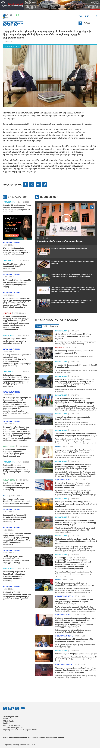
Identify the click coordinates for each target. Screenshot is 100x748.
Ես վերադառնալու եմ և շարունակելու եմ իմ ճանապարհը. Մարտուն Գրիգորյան (74, 640)
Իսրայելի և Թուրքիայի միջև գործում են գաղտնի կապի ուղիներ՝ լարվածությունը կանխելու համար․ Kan (72, 485)
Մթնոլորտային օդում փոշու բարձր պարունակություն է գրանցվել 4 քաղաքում (15, 341)
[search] (96, 16)
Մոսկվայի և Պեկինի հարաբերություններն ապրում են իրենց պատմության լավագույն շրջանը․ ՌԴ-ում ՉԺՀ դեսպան (17, 595)
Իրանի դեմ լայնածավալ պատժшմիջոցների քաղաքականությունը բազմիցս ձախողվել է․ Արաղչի (16, 559)
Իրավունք (7, 313)
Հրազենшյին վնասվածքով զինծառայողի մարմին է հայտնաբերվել (14, 266)
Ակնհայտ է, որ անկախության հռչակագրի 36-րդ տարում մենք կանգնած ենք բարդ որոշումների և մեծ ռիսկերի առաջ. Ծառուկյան (75, 670)
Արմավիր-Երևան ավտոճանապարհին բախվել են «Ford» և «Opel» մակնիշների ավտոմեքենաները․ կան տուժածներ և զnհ (76, 522)
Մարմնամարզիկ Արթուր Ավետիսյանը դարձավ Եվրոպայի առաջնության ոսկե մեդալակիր (16, 501)
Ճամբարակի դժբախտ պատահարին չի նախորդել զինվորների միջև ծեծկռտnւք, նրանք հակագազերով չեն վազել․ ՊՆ (17, 469)
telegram (38, 184)
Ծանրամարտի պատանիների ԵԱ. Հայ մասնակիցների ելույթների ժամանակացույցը (74, 584)
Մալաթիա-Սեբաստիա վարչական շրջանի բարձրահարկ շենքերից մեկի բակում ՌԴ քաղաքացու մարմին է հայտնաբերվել (73, 466)
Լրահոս (86, 23)
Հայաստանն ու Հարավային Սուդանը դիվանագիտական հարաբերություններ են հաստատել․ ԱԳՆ (14, 518)
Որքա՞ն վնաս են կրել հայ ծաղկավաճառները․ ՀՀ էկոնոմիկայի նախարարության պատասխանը (16, 486)
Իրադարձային (12, 46)
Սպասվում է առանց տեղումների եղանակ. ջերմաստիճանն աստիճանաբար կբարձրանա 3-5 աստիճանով (17, 208)
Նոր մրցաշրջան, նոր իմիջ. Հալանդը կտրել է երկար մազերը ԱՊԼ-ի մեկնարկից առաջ (74, 451)
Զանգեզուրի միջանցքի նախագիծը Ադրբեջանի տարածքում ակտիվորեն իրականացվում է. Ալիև (76, 434)
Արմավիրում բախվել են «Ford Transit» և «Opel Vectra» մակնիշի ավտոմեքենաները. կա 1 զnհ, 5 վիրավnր (76, 541)
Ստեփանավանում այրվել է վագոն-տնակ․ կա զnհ (76, 654)
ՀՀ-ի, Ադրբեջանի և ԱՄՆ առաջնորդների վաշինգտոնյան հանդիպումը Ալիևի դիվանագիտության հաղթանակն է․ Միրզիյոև (74, 400)
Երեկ (45, 326)
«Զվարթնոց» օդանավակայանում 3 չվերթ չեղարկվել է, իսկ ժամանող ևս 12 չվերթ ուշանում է (73, 336)
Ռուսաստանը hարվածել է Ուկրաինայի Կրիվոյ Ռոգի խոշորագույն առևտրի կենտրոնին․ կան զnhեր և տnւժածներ (14, 576)
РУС (80, 16)
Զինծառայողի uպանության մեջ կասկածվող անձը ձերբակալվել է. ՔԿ (74, 352)
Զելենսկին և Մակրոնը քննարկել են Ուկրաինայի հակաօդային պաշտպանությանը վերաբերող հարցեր (17, 283)
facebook (25, 184)
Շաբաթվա (54, 326)
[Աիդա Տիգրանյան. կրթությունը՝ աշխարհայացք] (66, 219)
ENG (87, 16)
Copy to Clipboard (44, 184)
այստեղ (61, 737)
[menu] (96, 23)
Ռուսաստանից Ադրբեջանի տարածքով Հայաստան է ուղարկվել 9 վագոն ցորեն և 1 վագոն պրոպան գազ (15, 452)
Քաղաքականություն (11, 243)
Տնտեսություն (9, 446)
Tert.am (13, 24)
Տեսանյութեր (49, 197)
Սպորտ (5, 496)
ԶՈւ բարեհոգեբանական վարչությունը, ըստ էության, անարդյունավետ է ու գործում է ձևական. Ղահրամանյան (16, 251)
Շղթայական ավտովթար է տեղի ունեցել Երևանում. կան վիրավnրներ (72, 418)
